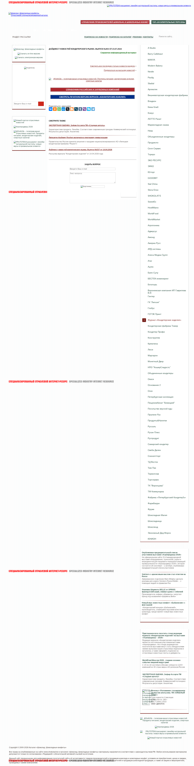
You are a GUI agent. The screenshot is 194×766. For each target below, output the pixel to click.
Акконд (151, 237)
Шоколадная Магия (157, 515)
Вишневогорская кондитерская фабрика (168, 95)
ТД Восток (153, 462)
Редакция (167, 30)
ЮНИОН (152, 539)
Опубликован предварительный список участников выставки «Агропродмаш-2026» (161, 554)
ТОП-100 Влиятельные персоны (168, 22)
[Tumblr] (80, 109)
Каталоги (114, 30)
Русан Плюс (154, 432)
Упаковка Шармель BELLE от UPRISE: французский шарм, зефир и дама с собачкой (162, 591)
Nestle (151, 71)
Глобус (151, 308)
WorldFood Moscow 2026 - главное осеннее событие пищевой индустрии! (161, 661)
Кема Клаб (153, 107)
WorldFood (153, 213)
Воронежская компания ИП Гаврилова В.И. (167, 291)
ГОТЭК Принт (154, 314)
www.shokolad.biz (51, 752)
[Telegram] (93, 109)
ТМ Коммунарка (156, 491)
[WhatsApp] (59, 109)
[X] (67, 109)
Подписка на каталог (120, 37)
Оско (150, 391)
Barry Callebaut (155, 54)
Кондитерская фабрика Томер (163, 326)
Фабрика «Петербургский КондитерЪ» (167, 497)
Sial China (152, 184)
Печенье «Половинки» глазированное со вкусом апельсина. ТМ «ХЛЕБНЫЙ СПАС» (168, 693)
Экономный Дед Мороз (159, 533)
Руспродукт (153, 438)
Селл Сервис (154, 148)
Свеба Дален (154, 450)
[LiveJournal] (76, 109)
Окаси (151, 379)
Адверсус (152, 231)
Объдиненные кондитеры (160, 373)
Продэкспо (153, 142)
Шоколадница (155, 521)
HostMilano (153, 207)
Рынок (141, 30)
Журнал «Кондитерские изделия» (164, 320)
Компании (47, 30)
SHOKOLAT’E (154, 196)
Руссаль (152, 426)
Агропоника (153, 225)
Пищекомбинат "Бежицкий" (161, 403)
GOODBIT (153, 178)
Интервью (88, 30)
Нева (150, 131)
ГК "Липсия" (154, 302)
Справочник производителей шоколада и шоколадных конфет (115, 22)
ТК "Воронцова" (155, 485)
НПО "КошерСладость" (159, 367)
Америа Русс (154, 243)
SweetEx (152, 201)
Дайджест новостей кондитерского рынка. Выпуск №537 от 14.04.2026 (80, 150)
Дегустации (61, 30)
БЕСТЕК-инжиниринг (158, 278)
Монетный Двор (156, 361)
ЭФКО (151, 166)
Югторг (151, 172)
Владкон (152, 101)
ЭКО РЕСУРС (154, 160)
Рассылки (102, 30)
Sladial (151, 83)
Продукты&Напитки (157, 420)
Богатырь (152, 284)
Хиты (35, 30)
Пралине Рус (154, 414)
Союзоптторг (154, 456)
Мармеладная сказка (158, 125)
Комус (151, 113)
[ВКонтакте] (50, 109)
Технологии (128, 30)
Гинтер (151, 296)
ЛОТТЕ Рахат (154, 119)
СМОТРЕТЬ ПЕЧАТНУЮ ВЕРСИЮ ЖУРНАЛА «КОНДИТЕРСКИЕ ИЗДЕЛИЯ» (92, 97)
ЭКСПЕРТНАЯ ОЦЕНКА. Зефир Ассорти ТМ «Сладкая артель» (77, 125)
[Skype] (89, 109)
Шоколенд (153, 527)
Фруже (151, 509)
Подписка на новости (96, 37)
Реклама (137, 37)
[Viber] (84, 109)
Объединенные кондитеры (161, 136)
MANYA (151, 60)
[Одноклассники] (55, 109)
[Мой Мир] (63, 109)
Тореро (151, 154)
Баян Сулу (153, 272)
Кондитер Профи (156, 332)
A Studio (152, 48)
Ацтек (150, 267)
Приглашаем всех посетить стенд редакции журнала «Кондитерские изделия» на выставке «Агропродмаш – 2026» (163, 635)
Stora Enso (153, 190)
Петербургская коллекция (160, 397)
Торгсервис (153, 479)
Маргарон (153, 355)
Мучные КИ (153, 30)
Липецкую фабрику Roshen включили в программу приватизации (78, 137)
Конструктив (154, 338)
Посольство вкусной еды (160, 408)
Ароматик (152, 89)
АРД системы (154, 249)
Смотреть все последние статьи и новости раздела (112, 66)
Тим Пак (152, 468)
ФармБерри (154, 503)
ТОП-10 (14, 30)
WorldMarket (154, 219)
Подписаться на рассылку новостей (119, 70)
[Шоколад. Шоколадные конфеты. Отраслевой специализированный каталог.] (28, 16)
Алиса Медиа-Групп (158, 255)
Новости (25, 30)
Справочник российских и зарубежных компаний (92, 90)
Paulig (151, 77)
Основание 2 (154, 385)
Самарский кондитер (158, 444)
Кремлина (153, 343)
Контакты (148, 37)
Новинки (75, 30)
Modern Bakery (155, 65)
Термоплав (153, 474)
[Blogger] (72, 109)
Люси (150, 349)
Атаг (150, 261)
